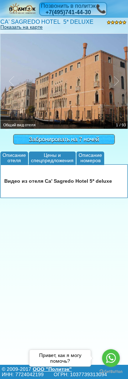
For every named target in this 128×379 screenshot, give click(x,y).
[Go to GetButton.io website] (111, 371)
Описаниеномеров (90, 157)
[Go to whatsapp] (111, 358)
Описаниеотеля (14, 157)
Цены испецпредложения (52, 157)
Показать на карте (21, 27)
